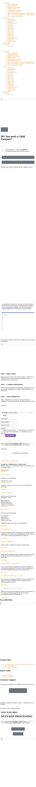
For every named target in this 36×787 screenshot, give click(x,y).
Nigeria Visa (11, 34)
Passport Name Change (14, 7)
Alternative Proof (5, 482)
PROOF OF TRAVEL (5, 509)
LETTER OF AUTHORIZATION (7, 541)
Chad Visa (10, 25)
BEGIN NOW (10, 435)
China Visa (10, 26)
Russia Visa (11, 35)
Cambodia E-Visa (12, 23)
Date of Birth (5, 422)
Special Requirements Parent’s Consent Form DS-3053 (12, 588)
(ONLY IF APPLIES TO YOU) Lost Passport (10, 563)
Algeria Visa (11, 19)
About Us (6, 44)
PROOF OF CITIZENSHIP (6, 492)
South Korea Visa (12, 38)
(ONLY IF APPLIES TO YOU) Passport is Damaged (11, 575)
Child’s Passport (12, 8)
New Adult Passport (13, 4)
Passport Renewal (12, 6)
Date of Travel (5, 425)
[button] (18, 49)
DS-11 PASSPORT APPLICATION (8, 551)
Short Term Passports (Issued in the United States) (21, 13)
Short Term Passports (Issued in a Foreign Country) (21, 14)
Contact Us (10, 46)
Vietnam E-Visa (12, 41)
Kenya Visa (11, 32)
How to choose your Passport (15, 16)
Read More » (4, 471)
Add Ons (3, 428)
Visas (5, 17)
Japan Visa (10, 31)
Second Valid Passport (13, 11)
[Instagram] (7, 695)
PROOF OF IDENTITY (5, 474)
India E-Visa (11, 29)
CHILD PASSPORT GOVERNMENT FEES (9, 461)
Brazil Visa (10, 22)
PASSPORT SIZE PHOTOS (6, 529)
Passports (6, 3)
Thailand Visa (11, 40)
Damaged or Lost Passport (15, 10)
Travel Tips (7, 43)
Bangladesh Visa (12, 20)
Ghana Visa (11, 28)
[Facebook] (2, 695)
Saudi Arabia (11, 37)
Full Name (4, 418)
